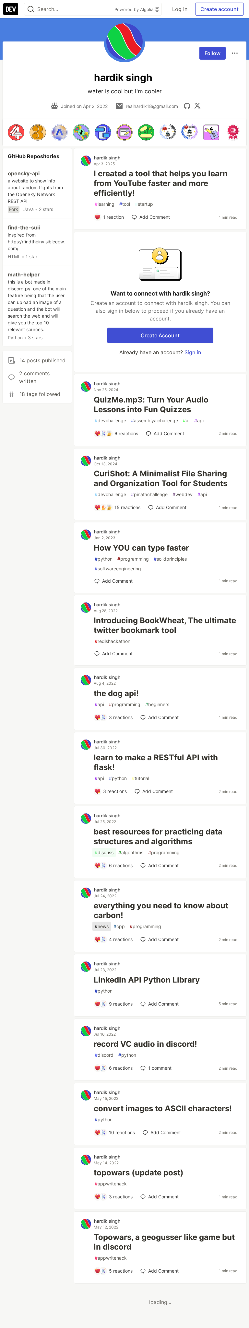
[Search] (30, 9)
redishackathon (112, 641)
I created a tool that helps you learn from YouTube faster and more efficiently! (161, 183)
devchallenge (110, 420)
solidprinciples (170, 559)
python (104, 559)
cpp (119, 926)
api (199, 420)
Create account (219, 9)
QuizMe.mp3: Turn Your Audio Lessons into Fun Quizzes (151, 404)
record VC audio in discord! (145, 1044)
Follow (212, 53)
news (102, 926)
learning (104, 204)
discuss (104, 852)
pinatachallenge (149, 494)
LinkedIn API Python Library (147, 979)
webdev (182, 494)
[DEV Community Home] (11, 9)
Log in (179, 9)
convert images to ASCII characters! (163, 1108)
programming (133, 559)
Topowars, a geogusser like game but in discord (164, 1242)
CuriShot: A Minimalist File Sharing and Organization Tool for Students (160, 478)
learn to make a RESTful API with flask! (156, 762)
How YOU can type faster (141, 548)
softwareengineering (118, 568)
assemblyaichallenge (154, 420)
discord (104, 1055)
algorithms (130, 852)
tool (124, 204)
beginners (157, 704)
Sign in (192, 352)
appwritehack (111, 1183)
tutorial (140, 778)
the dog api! (116, 693)
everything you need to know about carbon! (161, 910)
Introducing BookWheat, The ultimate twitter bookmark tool (165, 625)
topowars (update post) (139, 1172)
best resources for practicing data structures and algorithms (158, 836)
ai (186, 420)
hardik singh (107, 157)
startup (144, 204)
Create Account (160, 335)
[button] (16, 132)
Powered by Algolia (134, 9)
